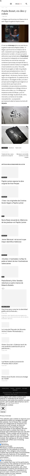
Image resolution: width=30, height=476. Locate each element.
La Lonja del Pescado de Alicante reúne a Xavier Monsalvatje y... (14, 330)
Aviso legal (24, 388)
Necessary (5, 444)
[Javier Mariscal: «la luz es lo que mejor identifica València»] (15, 230)
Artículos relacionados (9, 164)
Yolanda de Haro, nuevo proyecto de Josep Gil (8, 154)
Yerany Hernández (22, 394)
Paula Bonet (11, 147)
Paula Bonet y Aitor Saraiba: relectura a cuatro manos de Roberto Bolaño (12, 283)
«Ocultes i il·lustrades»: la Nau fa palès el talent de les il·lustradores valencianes (15, 261)
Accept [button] (8, 403)
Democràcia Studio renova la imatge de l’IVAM (15, 378)
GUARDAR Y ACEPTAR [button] (8, 475)
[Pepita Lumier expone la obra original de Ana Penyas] (15, 172)
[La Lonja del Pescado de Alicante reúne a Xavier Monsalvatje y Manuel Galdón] (15, 324)
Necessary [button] (3, 443)
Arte (6, 7)
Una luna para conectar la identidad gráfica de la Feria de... (15, 310)
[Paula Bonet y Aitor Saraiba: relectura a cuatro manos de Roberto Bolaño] (15, 271)
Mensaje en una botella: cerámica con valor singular (22, 155)
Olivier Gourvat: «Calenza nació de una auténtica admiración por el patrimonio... (14, 346)
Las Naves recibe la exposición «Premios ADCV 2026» (13, 363)
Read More (15, 403)
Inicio (3, 7)
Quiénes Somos (5, 388)
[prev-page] (2, 289)
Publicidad (15, 390)
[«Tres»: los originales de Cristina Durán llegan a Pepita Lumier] (15, 191)
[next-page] (4, 289)
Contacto (12, 388)
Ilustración (4, 177)
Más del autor (20, 164)
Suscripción (18, 388)
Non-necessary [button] (5, 459)
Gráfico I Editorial (5, 306)
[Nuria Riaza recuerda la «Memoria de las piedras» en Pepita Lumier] (15, 211)
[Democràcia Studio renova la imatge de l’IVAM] (15, 372)
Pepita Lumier (19, 47)
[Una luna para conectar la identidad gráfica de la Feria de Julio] (15, 298)
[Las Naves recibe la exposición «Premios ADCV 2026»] (15, 357)
